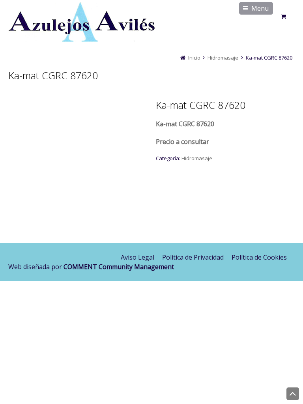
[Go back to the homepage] (81, 23)
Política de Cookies (259, 257)
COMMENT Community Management (119, 266)
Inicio (194, 57)
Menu (260, 8)
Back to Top (292, 393)
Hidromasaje (223, 57)
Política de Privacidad (193, 257)
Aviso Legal (137, 257)
